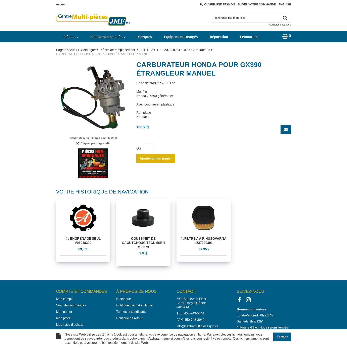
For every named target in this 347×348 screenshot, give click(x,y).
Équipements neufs (105, 36)
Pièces (68, 36)
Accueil (61, 4)
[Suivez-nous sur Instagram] (248, 299)
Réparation (219, 36)
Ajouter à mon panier (156, 158)
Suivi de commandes (71, 305)
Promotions (249, 36)
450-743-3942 (194, 319)
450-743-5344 (194, 313)
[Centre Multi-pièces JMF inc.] (93, 20)
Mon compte (64, 299)
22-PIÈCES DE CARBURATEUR (164, 50)
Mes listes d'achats (69, 324)
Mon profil (63, 318)
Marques (145, 36)
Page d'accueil (66, 50)
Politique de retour (129, 318)
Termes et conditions (131, 311)
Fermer (282, 337)
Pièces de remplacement (118, 50)
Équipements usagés (181, 36)
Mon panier (64, 311)
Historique (123, 299)
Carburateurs (200, 50)
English (285, 4)
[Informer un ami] (286, 129)
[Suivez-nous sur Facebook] (239, 299)
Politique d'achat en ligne (134, 305)
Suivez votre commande (257, 4)
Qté (138, 148)
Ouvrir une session (219, 4)
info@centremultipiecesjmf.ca (197, 326)
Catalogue (88, 50)
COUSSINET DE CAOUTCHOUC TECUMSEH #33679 (143, 243)
